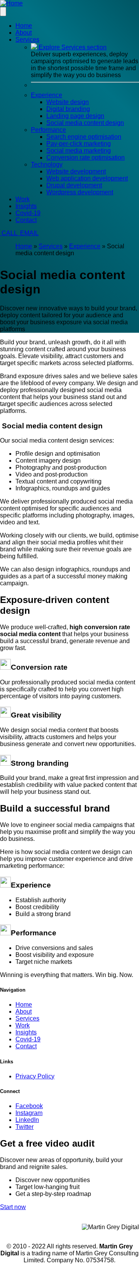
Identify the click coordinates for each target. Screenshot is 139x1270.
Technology (47, 164)
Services (51, 246)
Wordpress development (79, 192)
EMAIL (29, 233)
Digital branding (68, 109)
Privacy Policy (34, 1076)
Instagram (28, 1113)
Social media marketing (78, 150)
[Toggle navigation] (3, 11)
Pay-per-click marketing (78, 143)
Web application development (87, 178)
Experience (46, 95)
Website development (76, 171)
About (23, 32)
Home (23, 25)
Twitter (24, 1126)
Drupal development (74, 185)
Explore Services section (72, 47)
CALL (9, 233)
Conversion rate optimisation (85, 157)
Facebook (29, 1106)
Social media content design (85, 123)
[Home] (11, 3)
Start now (13, 1207)
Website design (67, 102)
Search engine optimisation (83, 136)
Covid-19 (28, 213)
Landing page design (75, 116)
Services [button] (27, 39)
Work (22, 199)
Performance (48, 129)
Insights (26, 206)
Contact (26, 220)
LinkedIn (27, 1120)
